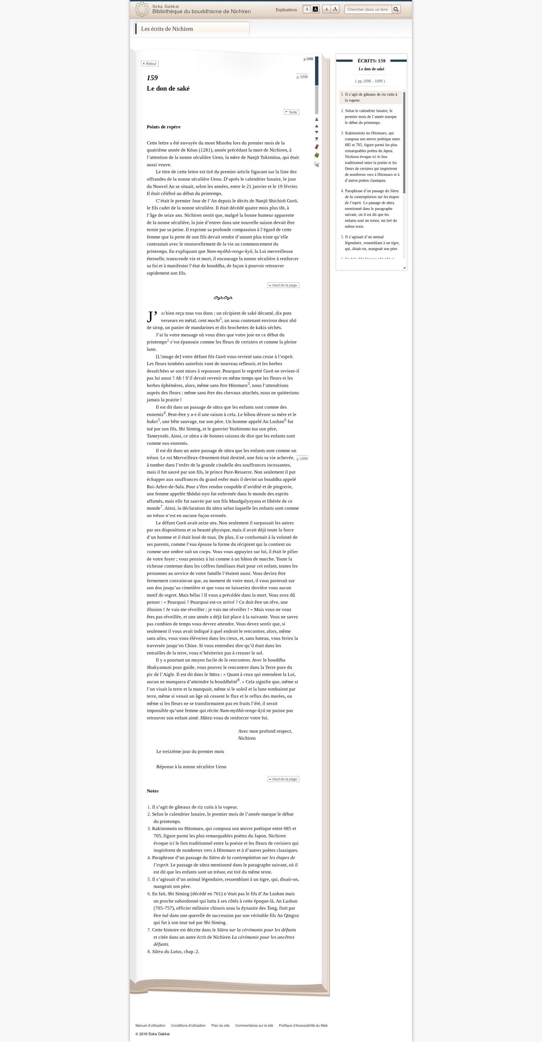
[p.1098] (316, 70)
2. (342, 111)
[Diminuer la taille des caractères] (326, 9)
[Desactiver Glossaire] (317, 155)
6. (149, 893)
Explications (286, 9)
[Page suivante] (316, 132)
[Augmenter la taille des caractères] (335, 9)
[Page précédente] (316, 125)
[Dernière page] (316, 138)
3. (342, 133)
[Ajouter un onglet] (317, 147)
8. (149, 951)
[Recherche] (317, 164)
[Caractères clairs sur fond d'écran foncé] (315, 9)
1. (342, 94)
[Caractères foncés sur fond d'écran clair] (307, 9)
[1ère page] (316, 119)
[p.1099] (316, 99)
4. (342, 191)
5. (342, 237)
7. (149, 929)
